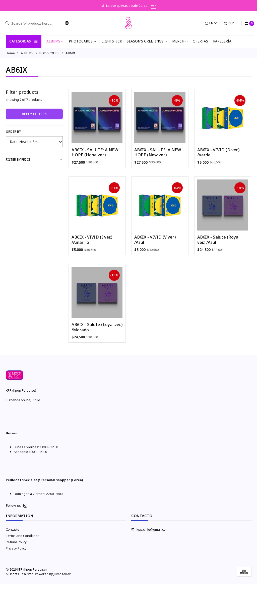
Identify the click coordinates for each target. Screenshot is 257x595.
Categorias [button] (20, 41)
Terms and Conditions (22, 535)
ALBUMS (53, 41)
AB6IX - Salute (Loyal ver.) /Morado (97, 327)
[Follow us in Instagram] (67, 23)
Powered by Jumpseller (53, 574)
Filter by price (18, 159)
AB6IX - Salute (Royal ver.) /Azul (218, 239)
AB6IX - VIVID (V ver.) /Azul (155, 239)
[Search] (7, 23)
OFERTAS (200, 41)
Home (10, 53)
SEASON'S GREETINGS (145, 41)
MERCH (178, 41)
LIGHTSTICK (111, 41)
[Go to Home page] (128, 23)
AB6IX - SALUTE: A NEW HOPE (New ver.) (157, 152)
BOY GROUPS (49, 53)
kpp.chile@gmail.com (152, 529)
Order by (13, 131)
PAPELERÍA (222, 41)
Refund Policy (16, 542)
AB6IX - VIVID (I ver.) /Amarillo (92, 239)
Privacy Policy (16, 548)
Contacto (12, 529)
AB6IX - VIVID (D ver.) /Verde (218, 152)
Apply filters (34, 114)
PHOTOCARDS (81, 41)
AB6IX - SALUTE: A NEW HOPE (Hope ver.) (95, 152)
